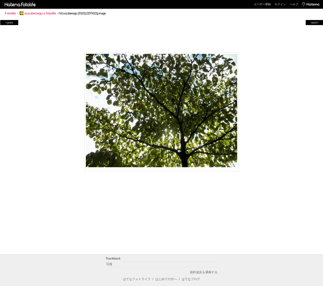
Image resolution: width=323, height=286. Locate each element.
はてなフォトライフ (137, 279)
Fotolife (10, 13)
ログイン (280, 4)
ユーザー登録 (262, 4)
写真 (109, 264)
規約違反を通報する (204, 272)
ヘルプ (294, 4)
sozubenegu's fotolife (40, 13)
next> (315, 22)
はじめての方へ (166, 279)
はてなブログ (191, 279)
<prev (9, 22)
